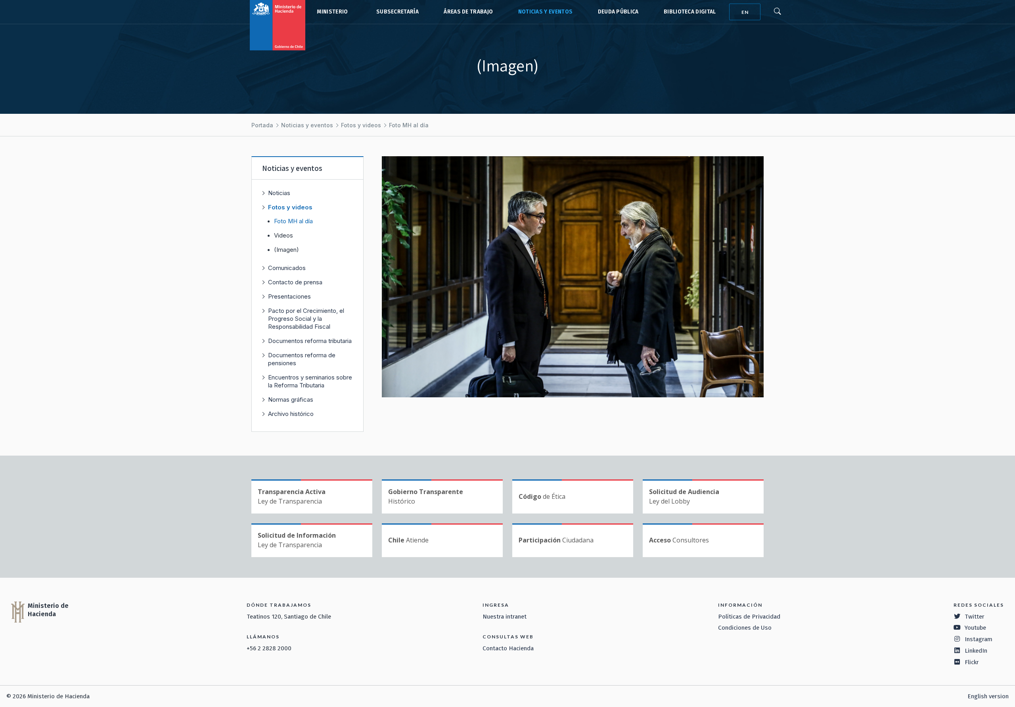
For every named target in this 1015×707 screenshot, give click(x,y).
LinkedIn (976, 650)
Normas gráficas (290, 399)
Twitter (974, 616)
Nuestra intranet (505, 616)
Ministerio (332, 11)
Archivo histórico (291, 414)
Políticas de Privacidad (749, 616)
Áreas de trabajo (468, 11)
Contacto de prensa (295, 282)
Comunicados (287, 268)
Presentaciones (289, 296)
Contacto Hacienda (508, 648)
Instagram (978, 639)
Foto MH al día (409, 125)
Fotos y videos (361, 125)
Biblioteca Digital (690, 11)
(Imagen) (286, 249)
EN (745, 12)
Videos (283, 235)
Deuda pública (618, 11)
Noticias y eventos (545, 11)
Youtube (975, 627)
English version (988, 696)
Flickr (972, 662)
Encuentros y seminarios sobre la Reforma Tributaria (310, 381)
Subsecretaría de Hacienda (395, 12)
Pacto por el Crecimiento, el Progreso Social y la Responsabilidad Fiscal (306, 318)
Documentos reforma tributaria (310, 341)
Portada (262, 125)
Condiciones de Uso (745, 627)
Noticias (279, 193)
